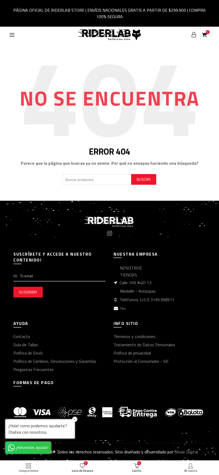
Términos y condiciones (134, 336)
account (194, 35)
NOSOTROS (131, 268)
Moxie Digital (186, 452)
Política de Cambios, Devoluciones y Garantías (54, 361)
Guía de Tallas (25, 344)
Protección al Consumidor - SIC (141, 361)
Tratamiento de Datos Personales (144, 344)
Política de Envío (28, 353)
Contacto (21, 336)
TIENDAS (128, 275)
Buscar (144, 179)
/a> (123, 308)
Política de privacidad (132, 353)
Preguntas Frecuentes (33, 369)
